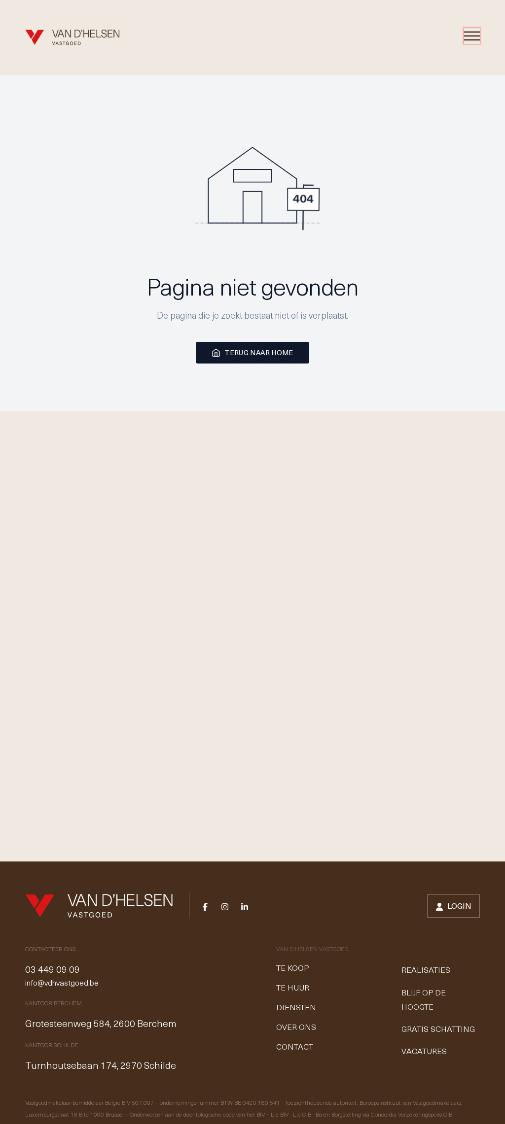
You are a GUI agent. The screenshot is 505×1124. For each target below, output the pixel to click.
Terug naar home (258, 352)
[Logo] (72, 37)
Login (459, 905)
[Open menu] (472, 36)
